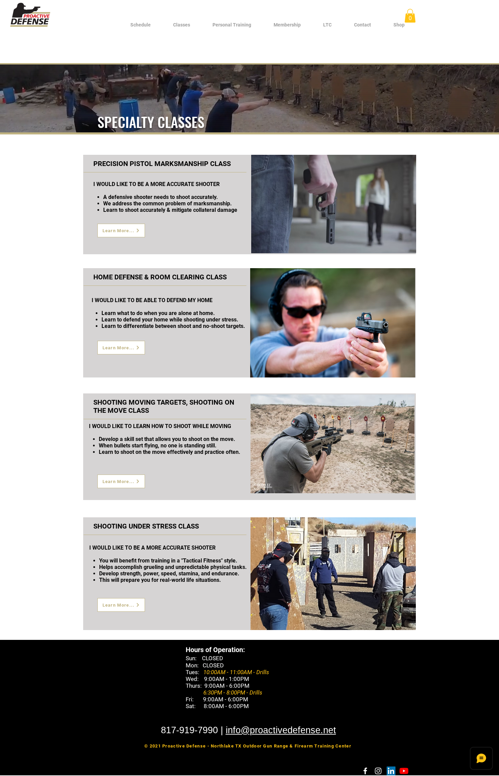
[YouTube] (404, 770)
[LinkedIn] (391, 770)
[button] (181, 25)
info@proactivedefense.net (281, 730)
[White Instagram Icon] (485, 14)
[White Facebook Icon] (475, 14)
